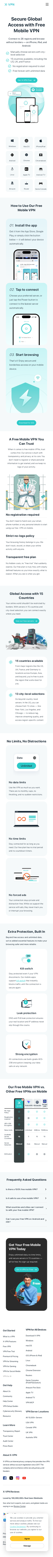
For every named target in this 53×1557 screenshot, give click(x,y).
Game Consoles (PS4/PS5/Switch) (33, 1381)
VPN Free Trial (9, 1351)
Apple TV (29, 1392)
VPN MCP (30, 1402)
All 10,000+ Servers (34, 1417)
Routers (29, 1375)
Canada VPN (31, 1427)
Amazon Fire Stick (33, 1388)
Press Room (8, 1446)
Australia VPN (31, 1437)
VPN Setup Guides (10, 1406)
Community (7, 1396)
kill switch (20, 980)
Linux (28, 1360)
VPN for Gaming (9, 1366)
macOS (29, 1345)
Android (29, 1350)
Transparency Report (11, 1431)
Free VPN (7, 1346)
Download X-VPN (33, 1336)
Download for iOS (26, 423)
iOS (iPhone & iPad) (34, 1355)
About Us (6, 1391)
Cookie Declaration (18, 1526)
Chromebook (31, 1365)
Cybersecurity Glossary (12, 1411)
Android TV (30, 1397)
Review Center (19, 1506)
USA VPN (30, 1422)
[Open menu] (47, 4)
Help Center (8, 1401)
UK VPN (29, 1432)
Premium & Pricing (10, 1356)
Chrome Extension (33, 1370)
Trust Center (8, 1436)
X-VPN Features (9, 1341)
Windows (29, 1341)
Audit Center (8, 1441)
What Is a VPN (9, 1336)
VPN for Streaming (10, 1361)
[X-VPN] (9, 4)
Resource (7, 1416)
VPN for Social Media (11, 1371)
